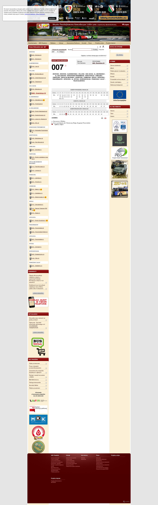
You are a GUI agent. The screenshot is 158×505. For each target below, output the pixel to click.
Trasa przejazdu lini (37, 47)
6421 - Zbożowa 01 (36, 59)
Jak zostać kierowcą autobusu (102, 467)
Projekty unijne (99, 43)
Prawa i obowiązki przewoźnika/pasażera (35, 367)
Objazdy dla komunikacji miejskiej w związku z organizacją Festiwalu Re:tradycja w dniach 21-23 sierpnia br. (36, 279)
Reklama (52, 43)
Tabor (111, 113)
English (126, 25)
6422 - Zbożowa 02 (36, 55)
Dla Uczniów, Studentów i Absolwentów (101, 460)
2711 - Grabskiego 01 (37, 193)
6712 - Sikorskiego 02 (37, 100)
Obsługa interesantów (35, 382)
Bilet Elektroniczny (34, 379)
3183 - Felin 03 (35, 258)
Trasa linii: (101, 49)
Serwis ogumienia (70, 465)
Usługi (60, 43)
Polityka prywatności (34, 388)
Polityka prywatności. (30, 14)
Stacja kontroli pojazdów (71, 458)
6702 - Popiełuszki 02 (37, 104)
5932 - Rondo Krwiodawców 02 (39, 111)
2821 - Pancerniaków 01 (38, 239)
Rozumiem (52, 18)
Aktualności (83, 459)
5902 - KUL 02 (35, 123)
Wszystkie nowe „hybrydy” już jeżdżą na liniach (37, 319)
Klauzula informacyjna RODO (102, 469)
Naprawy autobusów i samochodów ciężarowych (71, 462)
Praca (89, 43)
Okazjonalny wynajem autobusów (73, 466)
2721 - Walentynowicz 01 (38, 197)
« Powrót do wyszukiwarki (59, 49)
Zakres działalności (115, 65)
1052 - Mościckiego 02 (37, 138)
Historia (112, 111)
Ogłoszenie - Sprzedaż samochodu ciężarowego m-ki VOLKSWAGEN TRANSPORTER (37, 325)
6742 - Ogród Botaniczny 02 (39, 78)
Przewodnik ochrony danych (117, 79)
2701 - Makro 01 (36, 189)
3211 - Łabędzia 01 (36, 178)
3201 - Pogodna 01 (36, 182)
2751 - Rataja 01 (36, 213)
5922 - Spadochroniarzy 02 (38, 115)
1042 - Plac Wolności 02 (38, 142)
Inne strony (84, 455)
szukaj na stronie (116, 47)
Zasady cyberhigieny (115, 82)
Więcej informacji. (40, 14)
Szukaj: (70, 49)
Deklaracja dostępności (116, 85)
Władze (112, 74)
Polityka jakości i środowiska (117, 71)
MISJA (112, 68)
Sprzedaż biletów (33, 385)
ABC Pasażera (42, 43)
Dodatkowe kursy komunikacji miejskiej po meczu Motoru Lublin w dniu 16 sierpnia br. (37, 286)
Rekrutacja (98, 458)
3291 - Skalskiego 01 (37, 265)
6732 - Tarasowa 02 (37, 81)
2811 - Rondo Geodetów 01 (39, 220)
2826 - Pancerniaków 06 (38, 228)
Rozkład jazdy (32, 43)
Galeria (112, 116)
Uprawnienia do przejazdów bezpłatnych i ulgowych (36, 371)
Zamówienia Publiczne (73, 43)
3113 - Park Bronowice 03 (38, 166)
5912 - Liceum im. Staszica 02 (39, 119)
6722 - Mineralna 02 (37, 89)
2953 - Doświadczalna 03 (38, 254)
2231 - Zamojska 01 (37, 149)
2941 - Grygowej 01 (36, 247)
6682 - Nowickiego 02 (98, 63)
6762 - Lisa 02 (35, 66)
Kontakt (84, 43)
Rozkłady (83, 458)
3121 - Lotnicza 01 (36, 170)
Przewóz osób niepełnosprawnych (70, 460)
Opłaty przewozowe (34, 363)
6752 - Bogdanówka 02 (37, 74)
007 (58, 67)
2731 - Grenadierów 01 (37, 204)
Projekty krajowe (110, 43)
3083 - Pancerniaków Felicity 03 (40, 232)
